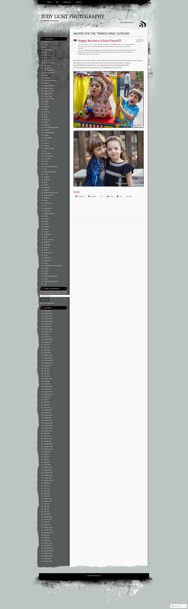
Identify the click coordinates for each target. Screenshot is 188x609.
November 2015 (48, 425)
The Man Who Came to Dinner (52, 265)
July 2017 (46, 399)
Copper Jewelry (48, 93)
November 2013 (48, 475)
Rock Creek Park (49, 239)
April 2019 (47, 376)
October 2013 (47, 478)
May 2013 (46, 491)
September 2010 (48, 532)
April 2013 (47, 493)
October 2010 (48, 530)
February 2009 (48, 561)
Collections (67, 2)
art (45, 47)
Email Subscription (52, 289)
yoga (45, 284)
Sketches (46, 247)
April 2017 (47, 404)
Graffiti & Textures (49, 148)
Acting (46, 44)
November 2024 (48, 321)
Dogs (45, 114)
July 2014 (46, 454)
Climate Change (48, 88)
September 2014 (48, 449)
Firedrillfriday (48, 138)
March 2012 (47, 514)
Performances (48, 203)
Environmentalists (49, 132)
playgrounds (82, 54)
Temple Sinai (47, 258)
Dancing (46, 106)
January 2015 (47, 441)
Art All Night (47, 50)
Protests (46, 226)
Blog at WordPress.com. (94, 575)
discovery (47, 112)
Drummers (47, 125)
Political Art (47, 211)
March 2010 (47, 540)
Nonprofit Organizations (51, 192)
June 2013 (46, 488)
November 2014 (48, 446)
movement (47, 179)
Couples (46, 101)
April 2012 (47, 511)
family (133, 50)
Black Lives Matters (49, 63)
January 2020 (48, 358)
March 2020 (47, 352)
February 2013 (48, 498)
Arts (45, 52)
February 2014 (48, 467)
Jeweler (46, 161)
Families (46, 135)
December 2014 (48, 444)
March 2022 (47, 326)
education (47, 130)
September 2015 (48, 431)
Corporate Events (49, 99)
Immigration (50, 70)
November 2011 (48, 517)
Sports (46, 250)
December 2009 (48, 548)
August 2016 (47, 418)
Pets (45, 205)
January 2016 (47, 420)
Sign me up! (45, 299)
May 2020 (47, 347)
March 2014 (47, 464)
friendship (81, 52)
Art (82, 50)
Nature (46, 185)
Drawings (47, 119)
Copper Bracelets (49, 91)
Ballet (45, 57)
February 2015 (48, 438)
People (46, 200)
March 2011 (47, 524)
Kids (45, 169)
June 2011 (46, 522)
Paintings (46, 198)
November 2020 (48, 339)
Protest (46, 224)
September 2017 (48, 394)
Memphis (46, 177)
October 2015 (47, 428)
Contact (78, 2)
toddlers (46, 271)
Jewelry (46, 164)
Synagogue (89, 54)
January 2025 (47, 316)
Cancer (46, 75)
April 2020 (47, 350)
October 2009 (48, 553)
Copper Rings (48, 96)
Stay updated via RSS (126, 22)
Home (49, 2)
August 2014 (47, 451)
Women (46, 278)
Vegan (46, 273)
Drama (46, 117)
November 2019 (48, 360)
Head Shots (47, 153)
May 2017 (46, 402)
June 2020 (47, 345)
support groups (48, 252)
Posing (46, 221)
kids (108, 52)
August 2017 (47, 397)
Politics (46, 216)
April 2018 (47, 384)
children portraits (95, 50)
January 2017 (47, 412)
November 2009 (48, 551)
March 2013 (47, 496)
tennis (46, 263)
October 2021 (47, 331)
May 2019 (46, 373)
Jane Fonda (47, 159)
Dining (46, 109)
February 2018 (48, 386)
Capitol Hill (47, 78)
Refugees (46, 232)
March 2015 (47, 436)
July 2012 (46, 504)
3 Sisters (46, 42)
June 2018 (47, 381)
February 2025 (48, 313)
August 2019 (47, 365)
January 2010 (47, 545)
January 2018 (47, 389)
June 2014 (46, 457)
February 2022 (48, 329)
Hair (45, 151)
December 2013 (48, 472)
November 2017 (48, 391)
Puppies (46, 229)
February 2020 (48, 355)
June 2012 (46, 506)
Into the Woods (48, 156)
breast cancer (48, 68)
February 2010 (48, 543)
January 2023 (47, 324)
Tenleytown (47, 260)
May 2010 (46, 535)
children (86, 50)
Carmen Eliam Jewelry (50, 80)
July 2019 (46, 368)
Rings (45, 237)
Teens (45, 255)
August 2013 (47, 483)
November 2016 (48, 415)
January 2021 (47, 337)
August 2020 (47, 342)
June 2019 (47, 371)
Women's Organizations (51, 281)
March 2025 (47, 311)
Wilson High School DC (50, 276)
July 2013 (46, 485)
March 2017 (47, 407)
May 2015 (46, 433)
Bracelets (46, 65)
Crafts (46, 104)
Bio (57, 2)
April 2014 (47, 462)
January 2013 (47, 501)
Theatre (46, 268)
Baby (45, 55)
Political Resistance (49, 213)
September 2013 (48, 480)
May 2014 (46, 459)
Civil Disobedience (49, 85)
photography (47, 208)
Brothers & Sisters (49, 72)
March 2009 (47, 558)
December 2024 (48, 318)
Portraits (46, 218)
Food (45, 140)
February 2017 (48, 410)
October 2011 (47, 519)
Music (45, 182)
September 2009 (48, 556)
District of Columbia (108, 50)
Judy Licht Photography (72, 16)
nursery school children (125, 52)
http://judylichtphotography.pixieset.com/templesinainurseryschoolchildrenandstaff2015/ (101, 65)
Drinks (46, 122)
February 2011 (48, 527)
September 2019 (48, 363)
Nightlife (46, 190)
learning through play (50, 172)
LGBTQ (46, 174)
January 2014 (47, 470)
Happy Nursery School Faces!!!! (99, 40)
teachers (96, 54)
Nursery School (48, 195)
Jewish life (88, 52)
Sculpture (46, 242)
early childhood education (51, 127)
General (46, 143)
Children (46, 83)
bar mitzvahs (47, 60)
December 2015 (48, 423)
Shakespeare (47, 245)
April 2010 (47, 537)
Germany (46, 145)
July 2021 (46, 334)
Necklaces (47, 187)
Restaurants (47, 234)
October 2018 (48, 378)
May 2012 (46, 509)
